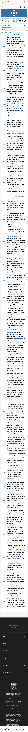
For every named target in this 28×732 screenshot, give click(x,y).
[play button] (2, 20)
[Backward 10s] (5, 20)
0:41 (4, 105)
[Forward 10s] (8, 20)
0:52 (4, 124)
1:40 (4, 203)
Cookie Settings (19, 702)
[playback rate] (22, 20)
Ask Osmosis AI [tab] (19, 730)
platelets (16, 108)
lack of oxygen (19, 35)
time (21, 215)
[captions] (19, 20)
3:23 (4, 379)
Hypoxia (9, 35)
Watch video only (6, 32)
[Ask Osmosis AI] (14, 21)
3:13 (4, 363)
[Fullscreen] (25, 20)
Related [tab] (6, 730)
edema (16, 326)
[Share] (23, 7)
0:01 (4, 47)
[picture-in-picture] (16, 20)
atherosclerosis (12, 236)
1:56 (4, 241)
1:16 (4, 161)
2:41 (4, 331)
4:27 (4, 486)
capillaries (17, 162)
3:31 (4, 394)
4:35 (4, 500)
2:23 (4, 281)
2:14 (4, 264)
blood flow (10, 57)
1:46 (4, 219)
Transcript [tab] (6, 25)
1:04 (4, 144)
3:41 (4, 412)
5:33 (4, 601)
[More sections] (24, 25)
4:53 (4, 534)
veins (8, 191)
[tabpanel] (14, 320)
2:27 (4, 297)
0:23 (4, 71)
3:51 (4, 428)
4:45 (4, 517)
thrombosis (19, 339)
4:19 (4, 472)
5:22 (4, 581)
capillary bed (11, 411)
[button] (14, 13)
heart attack (10, 579)
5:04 (4, 557)
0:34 (4, 88)
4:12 (4, 458)
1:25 (4, 182)
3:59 (4, 443)
